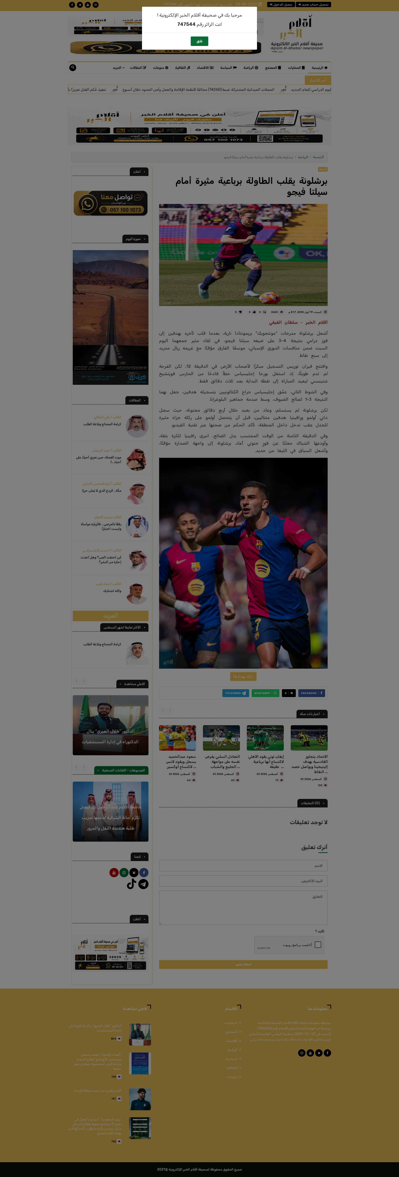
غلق (199, 41)
